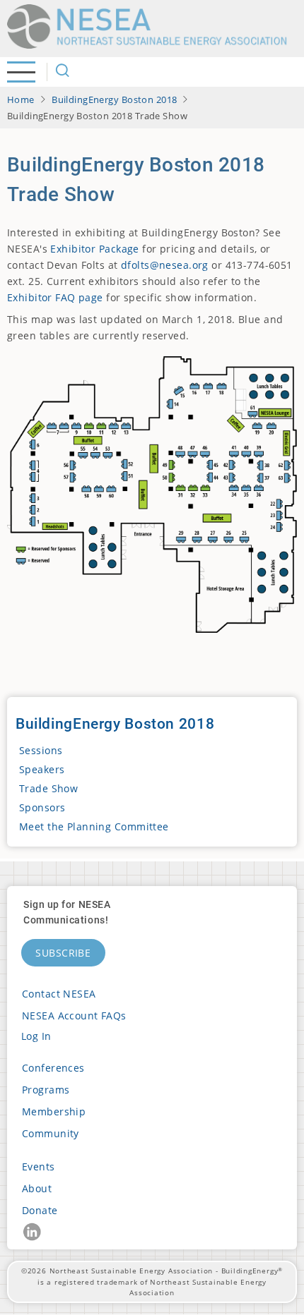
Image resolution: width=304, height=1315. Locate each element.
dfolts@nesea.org (165, 265)
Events (38, 1166)
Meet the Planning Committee (94, 826)
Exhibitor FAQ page (55, 297)
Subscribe (63, 952)
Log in (36, 1036)
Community (50, 1133)
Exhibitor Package (94, 248)
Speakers (41, 769)
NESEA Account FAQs (74, 1015)
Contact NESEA (59, 993)
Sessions (40, 750)
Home (21, 99)
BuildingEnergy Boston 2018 (114, 99)
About (37, 1188)
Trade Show (48, 788)
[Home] (152, 26)
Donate (40, 1210)
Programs (45, 1089)
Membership (54, 1111)
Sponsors (42, 807)
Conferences (53, 1067)
